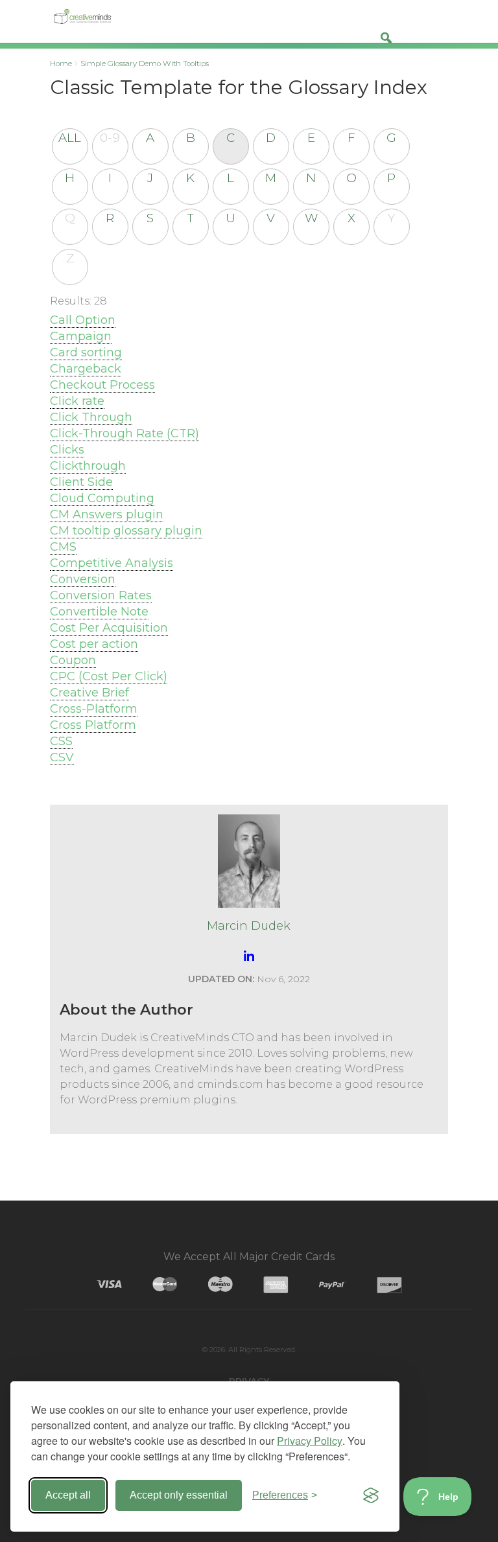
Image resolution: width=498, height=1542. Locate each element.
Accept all (68, 1495)
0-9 (110, 137)
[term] (82, 320)
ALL (69, 137)
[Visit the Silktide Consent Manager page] (371, 1495)
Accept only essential (179, 1495)
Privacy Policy (309, 1440)
